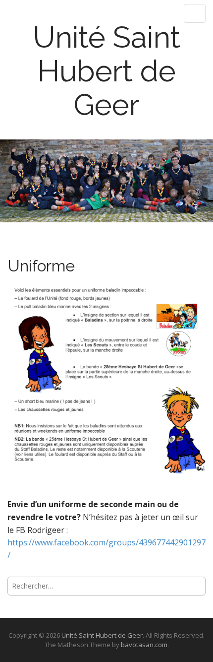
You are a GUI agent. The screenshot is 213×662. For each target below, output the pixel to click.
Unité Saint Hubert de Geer (106, 71)
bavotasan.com (144, 644)
